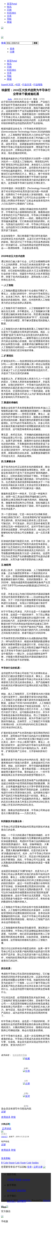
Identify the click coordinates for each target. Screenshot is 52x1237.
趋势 (19, 1055)
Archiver (26, 1179)
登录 (12, 48)
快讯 (9, 7)
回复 (3, 1111)
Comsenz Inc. (25, 1200)
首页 (12, 3)
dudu (10, 99)
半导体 (24, 1055)
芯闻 (9, 10)
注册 (12, 52)
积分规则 (11, 1190)
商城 (9, 22)
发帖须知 (21, 1190)
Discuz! (46, 1200)
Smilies (35, 1162)
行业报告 (38, 84)
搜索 (3, 43)
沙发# (4, 1134)
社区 (11, 13)
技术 (15, 1055)
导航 (9, 19)
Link (17, 1162)
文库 (9, 16)
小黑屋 (10, 1179)
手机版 (17, 1179)
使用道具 (5, 1117)
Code (28, 1162)
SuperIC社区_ (8, 84)
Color (6, 1162)
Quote (23, 1162)
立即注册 (38, 1167)
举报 (13, 1117)
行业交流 (26, 84)
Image (12, 1162)
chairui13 (4, 1137)
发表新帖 (5, 1158)
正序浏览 (6, 1128)
